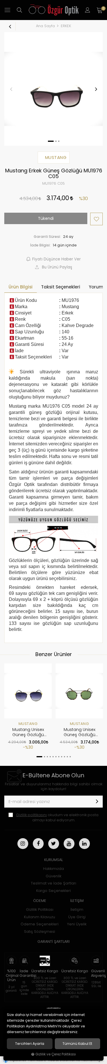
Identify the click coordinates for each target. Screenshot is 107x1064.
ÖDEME (39, 900)
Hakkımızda (53, 868)
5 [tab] (53, 756)
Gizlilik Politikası (39, 909)
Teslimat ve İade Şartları (53, 883)
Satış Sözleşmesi (39, 931)
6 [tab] (55, 756)
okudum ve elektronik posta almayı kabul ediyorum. (57, 817)
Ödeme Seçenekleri (39, 924)
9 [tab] (64, 756)
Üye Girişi (77, 917)
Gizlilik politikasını (31, 815)
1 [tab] (39, 756)
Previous (11, 88)
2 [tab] (44, 756)
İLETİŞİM (77, 900)
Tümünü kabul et (77, 1043)
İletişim (76, 909)
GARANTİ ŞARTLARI (53, 941)
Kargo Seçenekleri (53, 890)
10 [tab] (67, 756)
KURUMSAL (53, 860)
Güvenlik (53, 876)
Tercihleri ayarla (29, 1043)
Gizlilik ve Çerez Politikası (55, 1054)
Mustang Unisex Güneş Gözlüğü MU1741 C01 (28, 732)
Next (95, 88)
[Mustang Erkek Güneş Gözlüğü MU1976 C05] (53, 89)
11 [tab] (70, 756)
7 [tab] (58, 756)
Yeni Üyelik (76, 924)
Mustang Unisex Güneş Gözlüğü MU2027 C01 (79, 732)
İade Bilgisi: (40, 245)
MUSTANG (28, 724)
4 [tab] (50, 756)
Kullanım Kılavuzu (39, 917)
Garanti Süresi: (47, 236)
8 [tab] (61, 756)
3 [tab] (47, 756)
